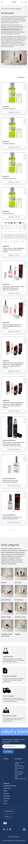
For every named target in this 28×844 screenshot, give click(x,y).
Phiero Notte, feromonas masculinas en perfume (10, 481)
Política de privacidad (13, 836)
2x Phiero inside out (9, 178)
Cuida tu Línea (20, 617)
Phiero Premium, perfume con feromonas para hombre (12, 518)
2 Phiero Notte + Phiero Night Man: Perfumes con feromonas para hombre (14, 250)
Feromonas (19, 600)
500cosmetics (10, 840)
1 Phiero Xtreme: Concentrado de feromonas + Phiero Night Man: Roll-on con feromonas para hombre (13, 405)
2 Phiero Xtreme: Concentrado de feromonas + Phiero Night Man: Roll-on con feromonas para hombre (13, 365)
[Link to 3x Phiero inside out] (14, 128)
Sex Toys (18, 582)
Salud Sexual (6, 600)
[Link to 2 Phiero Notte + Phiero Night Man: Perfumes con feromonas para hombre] (14, 233)
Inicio (2, 8)
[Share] (24, 88)
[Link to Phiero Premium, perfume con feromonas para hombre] (14, 502)
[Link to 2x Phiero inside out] (14, 163)
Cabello (17, 634)
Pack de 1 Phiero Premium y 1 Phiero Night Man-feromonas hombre (12, 326)
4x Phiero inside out (9, 109)
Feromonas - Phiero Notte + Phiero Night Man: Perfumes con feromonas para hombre (13, 288)
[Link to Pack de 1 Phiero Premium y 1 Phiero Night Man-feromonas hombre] (14, 309)
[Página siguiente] (18, 529)
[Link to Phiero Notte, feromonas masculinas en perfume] (14, 465)
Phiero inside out (8, 213)
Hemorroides (6, 617)
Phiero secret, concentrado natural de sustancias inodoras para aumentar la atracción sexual (13, 444)
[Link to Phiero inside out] (14, 198)
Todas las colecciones (10, 8)
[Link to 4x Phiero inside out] (14, 93)
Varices (4, 582)
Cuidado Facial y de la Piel (6, 635)
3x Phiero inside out (9, 143)
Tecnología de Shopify (19, 840)
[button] (2, 2)
